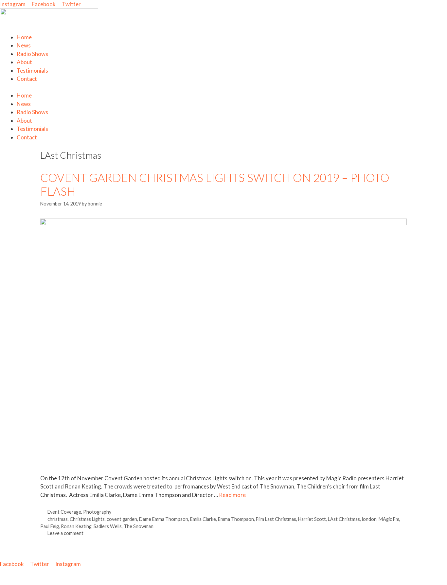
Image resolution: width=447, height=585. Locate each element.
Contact (27, 78)
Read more (232, 494)
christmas (57, 519)
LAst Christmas (344, 519)
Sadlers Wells (108, 526)
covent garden (122, 519)
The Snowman (138, 526)
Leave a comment (65, 533)
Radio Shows (32, 53)
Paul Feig (49, 526)
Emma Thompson (236, 519)
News (24, 45)
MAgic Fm (389, 519)
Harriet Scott (312, 519)
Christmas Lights (87, 519)
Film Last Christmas (276, 519)
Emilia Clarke (203, 519)
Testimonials (32, 70)
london (369, 519)
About (24, 62)
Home (24, 37)
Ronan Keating (76, 526)
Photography (97, 512)
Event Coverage (64, 512)
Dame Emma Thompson (163, 519)
